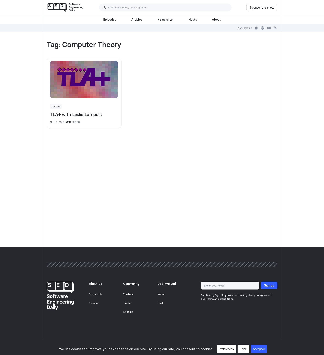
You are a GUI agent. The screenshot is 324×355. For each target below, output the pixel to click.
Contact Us (95, 294)
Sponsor (93, 303)
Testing (56, 106)
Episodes (109, 19)
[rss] (275, 28)
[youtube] (269, 28)
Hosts (193, 19)
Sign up (269, 285)
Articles (136, 19)
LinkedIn (128, 311)
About (216, 19)
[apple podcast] (256, 28)
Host (160, 303)
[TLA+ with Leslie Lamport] (84, 79)
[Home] (65, 7)
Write (161, 294)
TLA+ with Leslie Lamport (76, 114)
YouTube (128, 294)
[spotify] (262, 28)
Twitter (127, 303)
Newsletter (166, 19)
